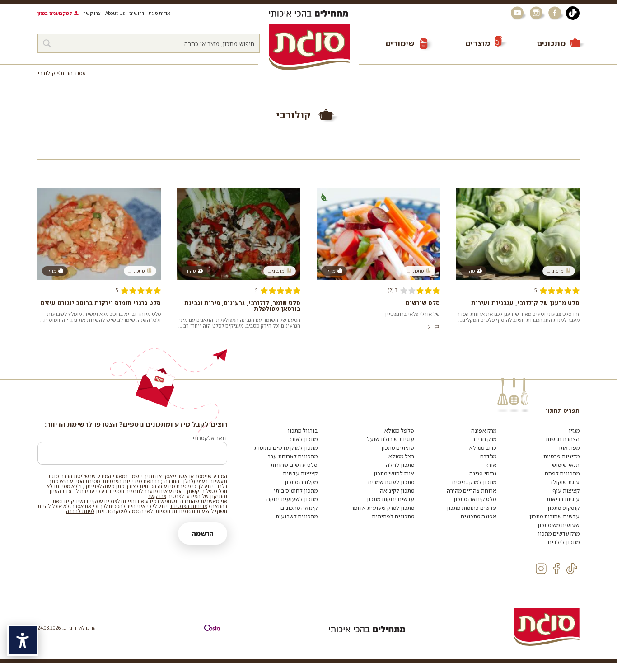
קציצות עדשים (300, 473)
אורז (491, 465)
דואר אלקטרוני (209, 438)
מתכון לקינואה (397, 490)
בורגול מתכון (303, 430)
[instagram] (541, 568)
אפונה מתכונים (478, 516)
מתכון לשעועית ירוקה (292, 499)
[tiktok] (572, 568)
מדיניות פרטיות (561, 456)
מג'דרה (488, 456)
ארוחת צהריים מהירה (471, 490)
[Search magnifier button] (47, 43)
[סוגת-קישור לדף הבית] (309, 46)
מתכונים (551, 43)
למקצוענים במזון (54, 13)
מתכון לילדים (564, 542)
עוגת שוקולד (565, 482)
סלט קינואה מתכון (474, 499)
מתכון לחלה (400, 465)
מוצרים (477, 43)
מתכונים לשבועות (297, 516)
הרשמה (203, 533)
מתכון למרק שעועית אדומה (382, 508)
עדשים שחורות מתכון (554, 516)
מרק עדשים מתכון (559, 533)
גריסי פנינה (482, 473)
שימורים (399, 43)
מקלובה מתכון (301, 482)
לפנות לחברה (80, 511)
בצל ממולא (401, 456)
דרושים (136, 13)
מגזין (574, 430)
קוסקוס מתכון (563, 508)
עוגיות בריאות (563, 499)
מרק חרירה (484, 439)
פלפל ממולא (399, 430)
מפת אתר (569, 447)
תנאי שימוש (566, 465)
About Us (115, 13)
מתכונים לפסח (562, 473)
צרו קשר (92, 13)
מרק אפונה (483, 430)
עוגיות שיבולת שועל (390, 439)
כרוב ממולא (482, 447)
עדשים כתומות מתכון (471, 508)
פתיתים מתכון (397, 447)
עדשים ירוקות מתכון (390, 499)
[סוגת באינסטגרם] (537, 13)
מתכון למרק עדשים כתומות (286, 447)
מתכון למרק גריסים (474, 482)
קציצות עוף (566, 490)
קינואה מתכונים (299, 508)
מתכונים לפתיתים (393, 516)
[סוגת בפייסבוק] (556, 13)
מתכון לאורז (304, 439)
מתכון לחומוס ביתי (296, 490)
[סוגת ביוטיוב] (518, 13)
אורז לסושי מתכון (394, 473)
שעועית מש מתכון (559, 525)
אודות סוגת (159, 13)
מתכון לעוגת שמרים (391, 482)
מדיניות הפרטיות (121, 481)
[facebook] (556, 568)
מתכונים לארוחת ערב (292, 456)
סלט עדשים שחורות (294, 465)
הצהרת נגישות (563, 439)
